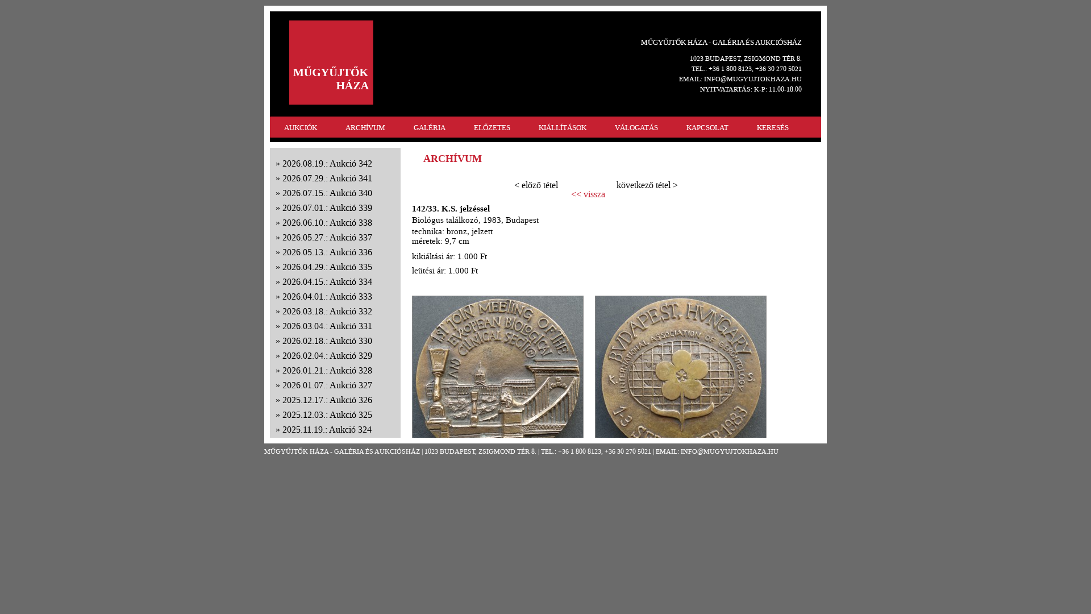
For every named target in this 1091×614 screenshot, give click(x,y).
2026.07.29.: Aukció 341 (327, 178)
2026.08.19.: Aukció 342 (327, 163)
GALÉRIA (429, 127)
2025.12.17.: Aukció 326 (327, 400)
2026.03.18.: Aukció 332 (327, 311)
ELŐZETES (492, 127)
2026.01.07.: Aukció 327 (327, 385)
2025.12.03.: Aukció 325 (327, 415)
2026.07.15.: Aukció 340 (327, 193)
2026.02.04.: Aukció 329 (327, 356)
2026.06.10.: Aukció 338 (327, 223)
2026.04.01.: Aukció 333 (327, 296)
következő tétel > (647, 185)
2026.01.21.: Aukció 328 (327, 370)
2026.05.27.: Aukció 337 (327, 237)
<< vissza (588, 194)
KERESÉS (773, 127)
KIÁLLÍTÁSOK (562, 127)
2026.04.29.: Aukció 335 (327, 267)
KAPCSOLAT (707, 127)
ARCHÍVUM (365, 127)
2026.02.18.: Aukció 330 (327, 341)
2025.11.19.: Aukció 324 (327, 429)
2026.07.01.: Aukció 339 (327, 208)
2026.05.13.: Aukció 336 (327, 252)
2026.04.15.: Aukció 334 (327, 282)
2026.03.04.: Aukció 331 (327, 326)
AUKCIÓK (300, 127)
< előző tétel (536, 185)
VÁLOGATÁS (636, 127)
